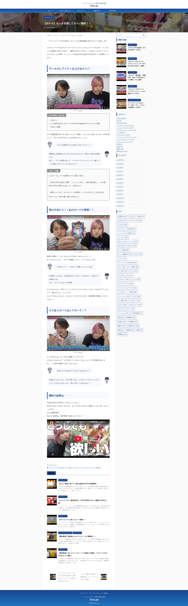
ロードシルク (123, 313)
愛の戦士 (122, 321)
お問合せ (106, 593)
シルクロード (123, 279)
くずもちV (122, 224)
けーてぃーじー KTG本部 (126, 229)
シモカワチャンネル (125, 275)
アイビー (122, 258)
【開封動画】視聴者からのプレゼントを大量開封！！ (77, 536)
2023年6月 (120, 175)
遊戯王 (121, 326)
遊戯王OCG (97, 10)
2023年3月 (120, 186)
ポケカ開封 (122, 300)
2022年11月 (120, 202)
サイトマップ (83, 593)
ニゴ (120, 292)
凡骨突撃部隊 (137, 313)
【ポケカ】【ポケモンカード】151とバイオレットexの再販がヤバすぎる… (136, 91)
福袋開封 (133, 321)
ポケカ (136, 296)
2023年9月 (120, 164)
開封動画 (98, 467)
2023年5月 (120, 179)
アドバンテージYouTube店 (57, 467)
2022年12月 (120, 198)
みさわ (121, 246)
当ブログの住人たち (65, 10)
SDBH (141, 216)
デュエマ (136, 279)
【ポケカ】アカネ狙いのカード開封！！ (72, 520)
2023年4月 (120, 183)
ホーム (50, 10)
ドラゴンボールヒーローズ (127, 288)
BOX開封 (122, 216)
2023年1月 (120, 194)
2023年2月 (120, 190)
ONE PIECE (112, 10)
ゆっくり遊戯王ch (124, 254)
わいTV (138, 254)
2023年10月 (120, 160)
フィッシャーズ (124, 296)
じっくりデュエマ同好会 (126, 233)
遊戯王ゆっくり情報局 (126, 330)
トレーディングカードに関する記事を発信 (94, 597)
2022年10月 (120, 206)
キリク (133, 271)
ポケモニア (135, 300)
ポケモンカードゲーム (88, 467)
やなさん (132, 246)
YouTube (80, 110)
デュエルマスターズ (125, 283)
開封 (139, 330)
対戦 (120, 317)
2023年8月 (120, 167)
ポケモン (122, 304)
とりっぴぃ (123, 237)
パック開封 (131, 292)
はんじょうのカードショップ (127, 241)
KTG (131, 216)
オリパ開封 (68, 467)
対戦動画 (131, 317)
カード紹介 (122, 271)
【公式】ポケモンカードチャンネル (129, 220)
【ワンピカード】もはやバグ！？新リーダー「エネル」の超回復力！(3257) (137, 105)
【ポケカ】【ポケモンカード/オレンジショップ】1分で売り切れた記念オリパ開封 (137, 64)
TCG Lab (94, 6)
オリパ (121, 267)
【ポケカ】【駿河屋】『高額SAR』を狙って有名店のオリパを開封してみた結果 (137, 77)
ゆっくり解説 (123, 250)
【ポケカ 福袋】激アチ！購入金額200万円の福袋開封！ (78, 484)
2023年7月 (120, 171)
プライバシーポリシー (95, 593)
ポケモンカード (81, 10)
